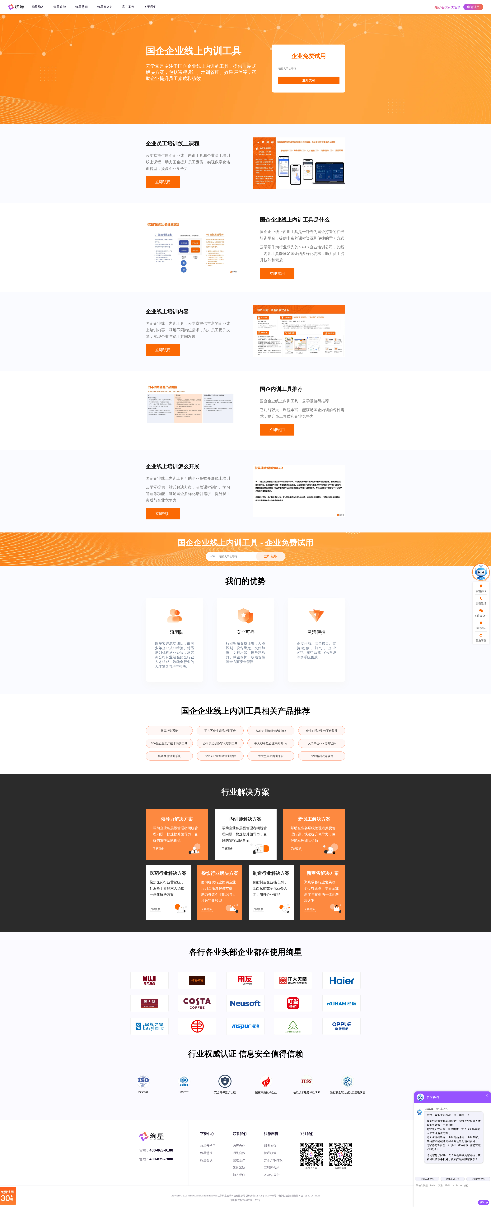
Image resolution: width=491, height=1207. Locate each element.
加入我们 (239, 1174)
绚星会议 (206, 1160)
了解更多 (158, 848)
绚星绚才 (38, 6)
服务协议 (270, 1145)
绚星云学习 (208, 1145)
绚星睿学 (60, 6)
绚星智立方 (105, 6)
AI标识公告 (272, 1174)
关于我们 (150, 6)
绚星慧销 (81, 6)
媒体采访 (239, 1167)
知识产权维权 (273, 1160)
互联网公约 (271, 1167)
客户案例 (128, 6)
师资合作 (239, 1153)
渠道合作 (239, 1160)
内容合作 (239, 1145)
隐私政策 (270, 1153)
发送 (482, 1202)
